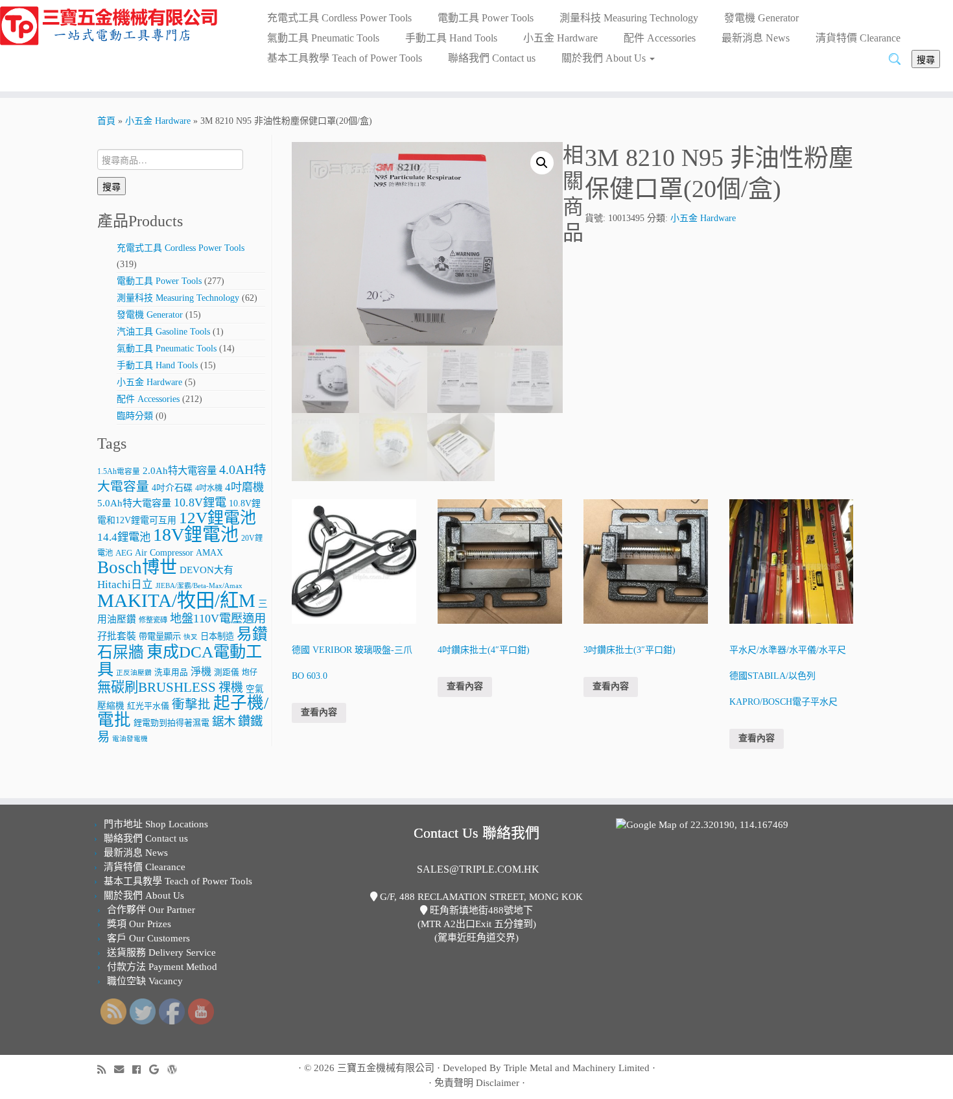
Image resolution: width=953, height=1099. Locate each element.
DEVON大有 (206, 570)
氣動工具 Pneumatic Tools (323, 37)
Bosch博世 (137, 567)
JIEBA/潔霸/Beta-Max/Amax (199, 585)
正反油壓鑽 (134, 672)
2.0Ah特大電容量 (180, 470)
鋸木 (223, 721)
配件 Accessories (660, 37)
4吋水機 (208, 488)
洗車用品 (171, 672)
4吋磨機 (244, 487)
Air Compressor (164, 553)
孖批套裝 (116, 636)
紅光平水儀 (148, 706)
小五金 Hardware (560, 37)
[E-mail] (123, 1069)
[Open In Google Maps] (702, 824)
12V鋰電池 (217, 517)
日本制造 (217, 636)
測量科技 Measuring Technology (628, 17)
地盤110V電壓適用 (218, 618)
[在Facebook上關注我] (140, 1069)
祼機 (230, 687)
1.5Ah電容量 (118, 471)
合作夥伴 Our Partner (151, 909)
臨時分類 (135, 416)
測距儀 (226, 672)
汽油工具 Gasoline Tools (163, 332)
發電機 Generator (761, 17)
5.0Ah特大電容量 (134, 502)
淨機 (201, 671)
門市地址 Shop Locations (156, 824)
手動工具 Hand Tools (451, 37)
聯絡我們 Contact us (491, 58)
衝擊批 (191, 704)
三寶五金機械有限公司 (385, 1068)
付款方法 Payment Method (162, 967)
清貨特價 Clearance (858, 37)
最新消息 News (756, 37)
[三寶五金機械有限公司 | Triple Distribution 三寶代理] (110, 25)
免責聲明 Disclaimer (476, 1083)
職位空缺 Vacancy (145, 981)
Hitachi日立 (125, 584)
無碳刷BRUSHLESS (156, 687)
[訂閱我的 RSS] (105, 1069)
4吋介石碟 (172, 488)
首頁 (106, 121)
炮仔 (249, 672)
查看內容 (319, 712)
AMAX (209, 552)
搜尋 (926, 59)
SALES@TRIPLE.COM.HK (478, 869)
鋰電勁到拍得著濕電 (171, 722)
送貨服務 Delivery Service (161, 952)
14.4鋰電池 (123, 537)
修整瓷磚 (153, 620)
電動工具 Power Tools (486, 17)
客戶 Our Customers (148, 938)
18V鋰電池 (196, 535)
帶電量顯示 (160, 636)
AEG (123, 553)
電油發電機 (130, 738)
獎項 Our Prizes (139, 924)
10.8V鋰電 (200, 502)
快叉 (190, 637)
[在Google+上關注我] (158, 1069)
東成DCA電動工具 (179, 660)
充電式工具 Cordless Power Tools (339, 17)
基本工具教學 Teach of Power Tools (344, 58)
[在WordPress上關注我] (176, 1069)
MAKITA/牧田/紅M (176, 600)
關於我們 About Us (604, 58)
